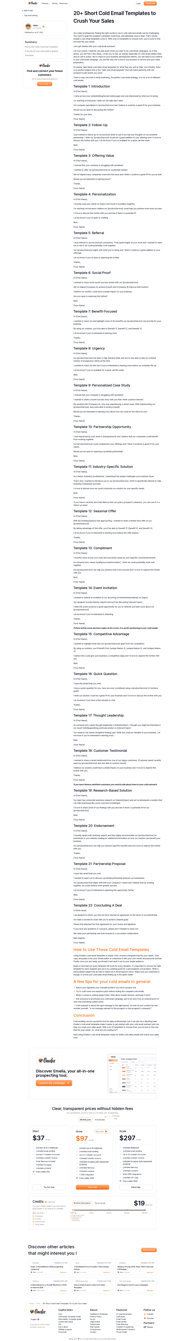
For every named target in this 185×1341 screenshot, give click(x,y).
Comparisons (95, 1329)
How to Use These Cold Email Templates (41, 47)
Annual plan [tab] (100, 1119)
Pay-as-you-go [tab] (100, 1203)
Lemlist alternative (65, 1322)
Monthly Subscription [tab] (82, 1203)
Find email (62, 1332)
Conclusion (29, 55)
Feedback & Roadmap (99, 1314)
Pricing (54, 3)
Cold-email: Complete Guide (69, 1317)
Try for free (150, 3)
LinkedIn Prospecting (124, 1327)
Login (138, 3)
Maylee (150, 1327)
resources (63, 3)
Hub (60, 1314)
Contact (93, 1332)
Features (45, 3)
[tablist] (92, 1120)
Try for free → (44, 84)
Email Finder (121, 1319)
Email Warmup (122, 1324)
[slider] (73, 1210)
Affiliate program (65, 1329)
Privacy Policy (95, 1317)
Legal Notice (95, 1322)
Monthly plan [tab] (85, 1119)
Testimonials (95, 1324)
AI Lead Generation (124, 1314)
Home (31, 1303)
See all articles (149, 1250)
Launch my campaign (52, 1083)
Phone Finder (121, 1332)
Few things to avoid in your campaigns (132, 1285)
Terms (92, 1319)
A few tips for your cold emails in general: (41, 51)
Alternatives (95, 1327)
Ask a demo (63, 1327)
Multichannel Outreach (125, 1329)
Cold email (120, 1317)
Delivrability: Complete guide (69, 1319)
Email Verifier (121, 1322)
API (59, 1324)
